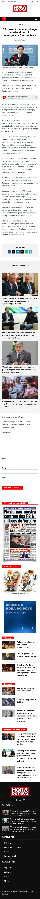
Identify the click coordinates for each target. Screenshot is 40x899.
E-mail (4, 468)
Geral (21, 25)
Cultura (7, 638)
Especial (8, 684)
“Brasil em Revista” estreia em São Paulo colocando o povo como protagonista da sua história (26, 670)
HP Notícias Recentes (14, 730)
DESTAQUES (7, 805)
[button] (36, 19)
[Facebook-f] (32, 1)
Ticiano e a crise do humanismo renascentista (25, 644)
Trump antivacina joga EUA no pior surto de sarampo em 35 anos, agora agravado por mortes (19, 301)
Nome (4, 459)
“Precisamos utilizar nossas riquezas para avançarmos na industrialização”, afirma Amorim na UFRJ (19, 369)
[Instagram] (35, 1)
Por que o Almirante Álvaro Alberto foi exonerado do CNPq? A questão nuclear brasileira (27, 716)
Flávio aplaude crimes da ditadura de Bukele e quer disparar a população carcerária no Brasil (18, 335)
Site (3, 478)
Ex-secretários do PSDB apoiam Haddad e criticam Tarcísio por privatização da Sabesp (19, 404)
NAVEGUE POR (8, 837)
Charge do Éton (11, 566)
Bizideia (5, 894)
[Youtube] (37, 1)
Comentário (6, 433)
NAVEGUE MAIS (8, 862)
